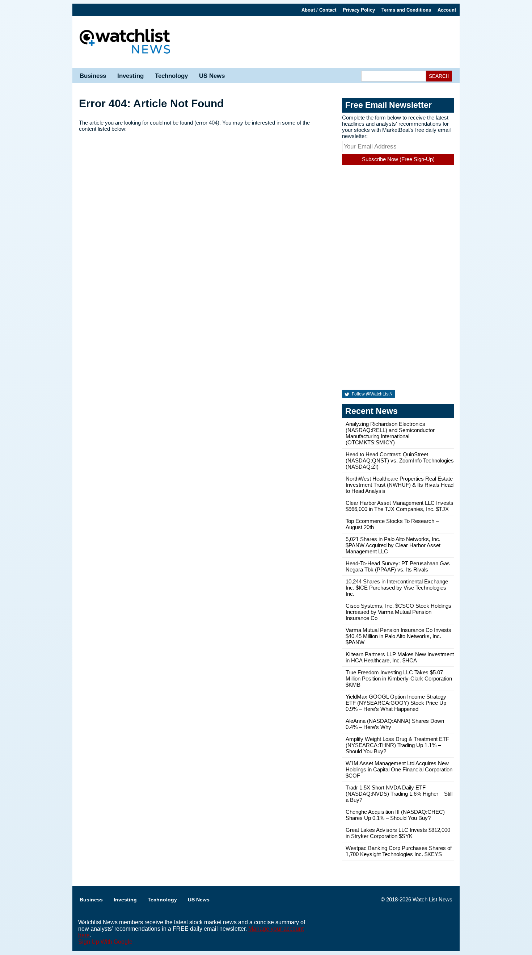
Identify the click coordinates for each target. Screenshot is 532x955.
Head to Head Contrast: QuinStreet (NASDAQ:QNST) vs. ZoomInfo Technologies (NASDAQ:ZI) (400, 460)
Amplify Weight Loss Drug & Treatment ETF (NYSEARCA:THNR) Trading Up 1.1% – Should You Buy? (397, 745)
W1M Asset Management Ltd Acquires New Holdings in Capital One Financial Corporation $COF (399, 769)
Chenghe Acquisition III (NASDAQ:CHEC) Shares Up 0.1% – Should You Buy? (395, 815)
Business (93, 75)
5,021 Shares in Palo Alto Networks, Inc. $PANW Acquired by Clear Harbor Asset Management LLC (393, 545)
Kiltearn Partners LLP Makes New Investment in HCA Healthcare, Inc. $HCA (400, 657)
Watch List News (432, 899)
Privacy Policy (359, 10)
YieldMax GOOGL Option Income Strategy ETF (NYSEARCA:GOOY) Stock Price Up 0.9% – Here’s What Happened (396, 703)
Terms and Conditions (406, 10)
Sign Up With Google (105, 942)
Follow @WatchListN (372, 394)
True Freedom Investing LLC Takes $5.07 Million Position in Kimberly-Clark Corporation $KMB (399, 678)
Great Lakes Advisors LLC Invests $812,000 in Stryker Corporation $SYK (398, 833)
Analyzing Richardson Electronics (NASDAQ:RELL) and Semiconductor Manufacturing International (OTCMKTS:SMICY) (390, 433)
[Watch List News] (124, 42)
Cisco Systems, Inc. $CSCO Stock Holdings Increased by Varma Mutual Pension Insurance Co (398, 612)
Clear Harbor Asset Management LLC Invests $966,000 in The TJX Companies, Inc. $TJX (399, 506)
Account (447, 10)
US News (212, 75)
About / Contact (318, 10)
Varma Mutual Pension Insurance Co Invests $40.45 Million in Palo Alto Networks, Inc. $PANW (398, 636)
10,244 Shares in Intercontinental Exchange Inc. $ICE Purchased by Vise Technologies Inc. (397, 587)
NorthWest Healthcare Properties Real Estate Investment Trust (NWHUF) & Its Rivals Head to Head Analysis (399, 485)
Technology (171, 75)
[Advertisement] (318, 41)
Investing (130, 75)
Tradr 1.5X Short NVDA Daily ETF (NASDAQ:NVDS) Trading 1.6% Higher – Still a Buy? (399, 793)
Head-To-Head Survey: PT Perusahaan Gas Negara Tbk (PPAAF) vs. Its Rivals (398, 566)
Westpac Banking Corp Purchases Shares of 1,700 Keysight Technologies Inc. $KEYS (399, 851)
